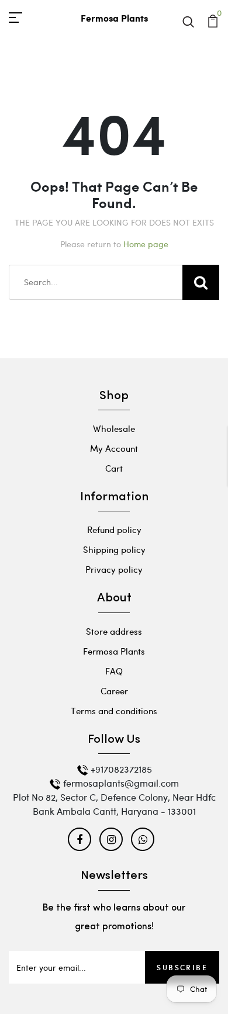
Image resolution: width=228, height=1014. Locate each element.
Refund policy (114, 529)
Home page (145, 244)
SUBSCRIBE (182, 967)
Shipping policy (114, 549)
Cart (114, 468)
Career (114, 691)
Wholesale (114, 428)
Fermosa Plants (114, 651)
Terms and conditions (114, 711)
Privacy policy (114, 569)
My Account (114, 448)
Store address (114, 631)
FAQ (114, 671)
